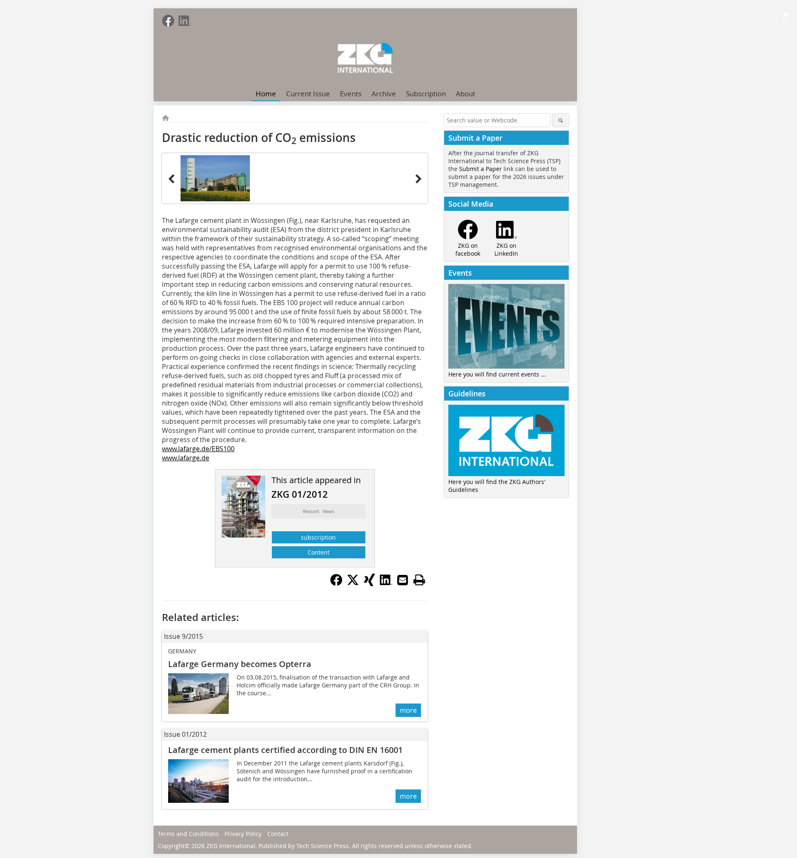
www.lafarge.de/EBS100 (198, 448)
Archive (384, 93)
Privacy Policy (243, 834)
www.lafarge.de (185, 457)
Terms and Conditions (188, 834)
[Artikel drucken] (419, 580)
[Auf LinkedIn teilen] (386, 583)
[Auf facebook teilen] (336, 583)
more (408, 710)
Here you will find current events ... (497, 374)
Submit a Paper (480, 169)
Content (319, 552)
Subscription (426, 93)
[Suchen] (561, 120)
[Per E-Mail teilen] (402, 580)
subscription (318, 537)
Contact (277, 834)
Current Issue (308, 93)
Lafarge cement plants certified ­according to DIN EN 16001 (285, 749)
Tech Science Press (322, 846)
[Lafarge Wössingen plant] (215, 178)
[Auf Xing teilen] (369, 583)
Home (266, 93)
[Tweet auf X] (353, 583)
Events (351, 93)
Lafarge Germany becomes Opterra (239, 664)
